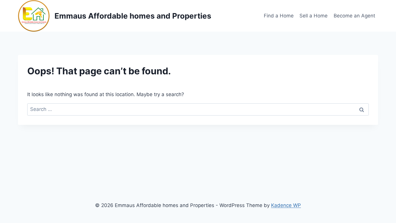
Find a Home (279, 16)
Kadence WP (286, 205)
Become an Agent (354, 16)
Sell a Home (313, 16)
